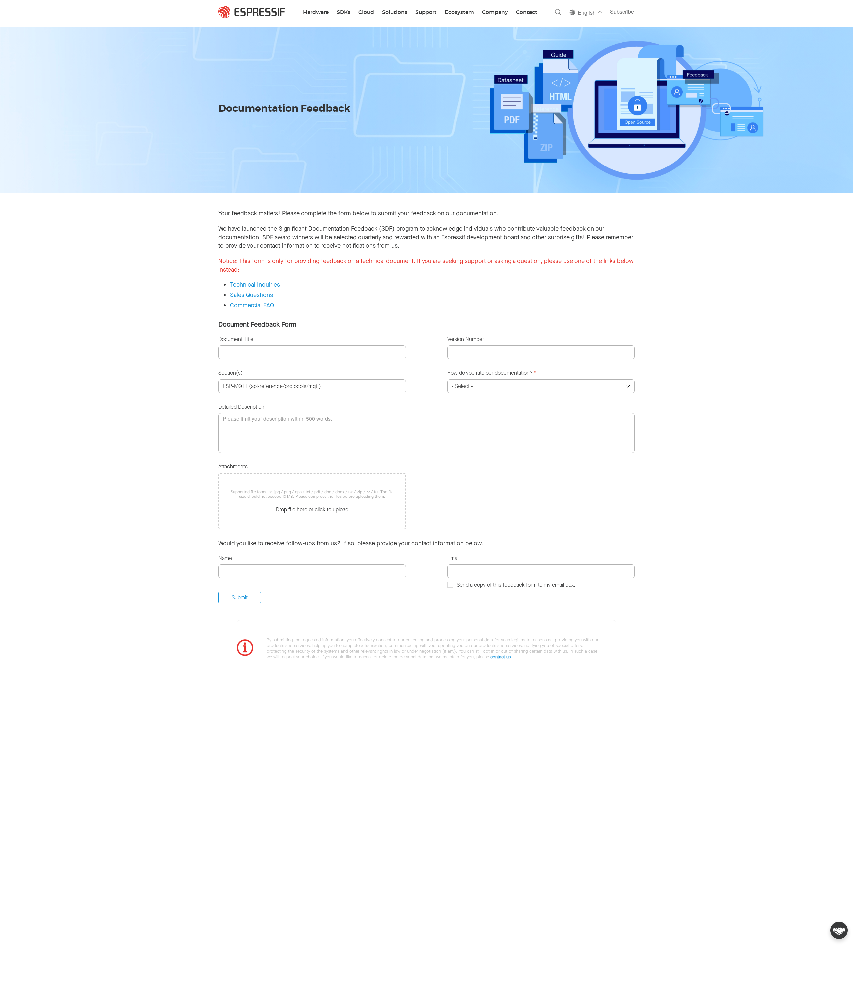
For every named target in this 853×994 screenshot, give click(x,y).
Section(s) (230, 372)
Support (426, 12)
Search (558, 12)
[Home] (251, 12)
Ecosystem (459, 12)
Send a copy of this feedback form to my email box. (516, 584)
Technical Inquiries (255, 285)
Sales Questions (251, 295)
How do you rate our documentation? (492, 372)
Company (495, 12)
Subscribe (622, 12)
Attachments (233, 466)
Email (453, 558)
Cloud (366, 12)
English (587, 13)
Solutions (394, 12)
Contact (526, 12)
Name (225, 558)
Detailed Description (241, 406)
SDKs (343, 12)
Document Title (235, 339)
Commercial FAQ (252, 305)
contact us (500, 657)
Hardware (316, 12)
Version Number (465, 339)
